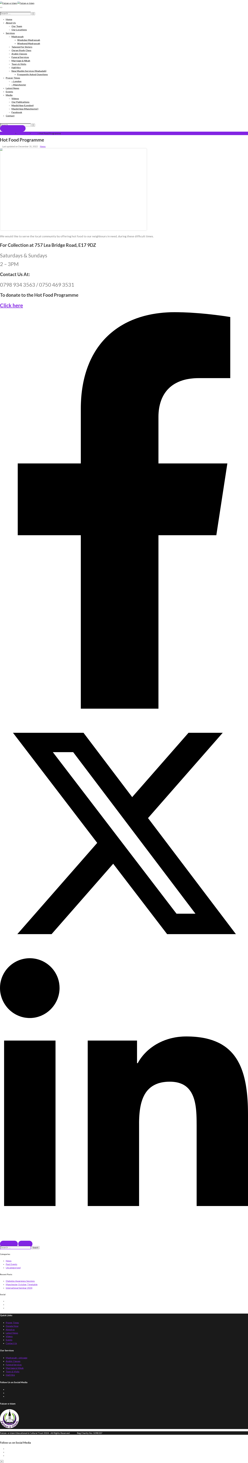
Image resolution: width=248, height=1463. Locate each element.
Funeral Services (20, 57)
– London (16, 81)
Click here (11, 305)
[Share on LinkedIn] (124, 1240)
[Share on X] (124, 956)
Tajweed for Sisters (21, 46)
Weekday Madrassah (28, 40)
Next (25, 1244)
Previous (9, 1244)
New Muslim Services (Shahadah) (28, 71)
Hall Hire (16, 67)
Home (9, 19)
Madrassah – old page (16, 1357)
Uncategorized (13, 1267)
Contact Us (11, 1343)
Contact (10, 115)
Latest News (12, 88)
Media (9, 95)
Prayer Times (13, 77)
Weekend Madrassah (28, 43)
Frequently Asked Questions (32, 74)
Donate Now (12, 1326)
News (43, 146)
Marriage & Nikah (20, 60)
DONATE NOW (13, 128)
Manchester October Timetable (21, 1284)
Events (9, 91)
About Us (11, 22)
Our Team (16, 26)
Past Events (11, 1264)
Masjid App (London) (22, 105)
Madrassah (17, 36)
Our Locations (19, 29)
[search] (15, 13)
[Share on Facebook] (124, 707)
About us (10, 1329)
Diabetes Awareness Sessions (20, 1281)
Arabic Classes (19, 53)
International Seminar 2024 (19, 1287)
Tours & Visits (18, 64)
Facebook (16, 112)
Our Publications (20, 102)
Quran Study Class (21, 50)
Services (10, 33)
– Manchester (18, 84)
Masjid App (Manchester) (24, 108)
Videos (15, 98)
